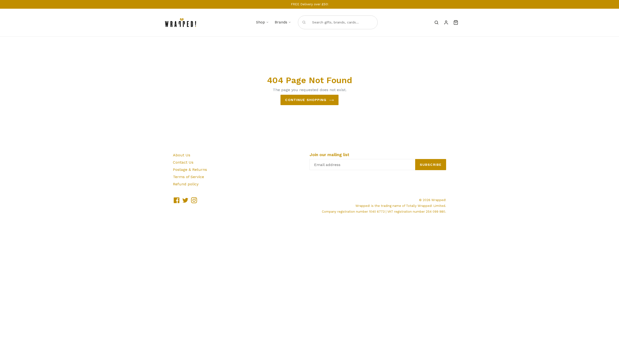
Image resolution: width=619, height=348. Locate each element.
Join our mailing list (329, 154)
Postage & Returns (190, 169)
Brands (281, 22)
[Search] (436, 22)
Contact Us (183, 162)
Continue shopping (305, 100)
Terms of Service (188, 176)
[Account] (446, 22)
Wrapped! (438, 200)
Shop (260, 22)
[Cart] (455, 22)
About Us (181, 155)
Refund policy (186, 184)
